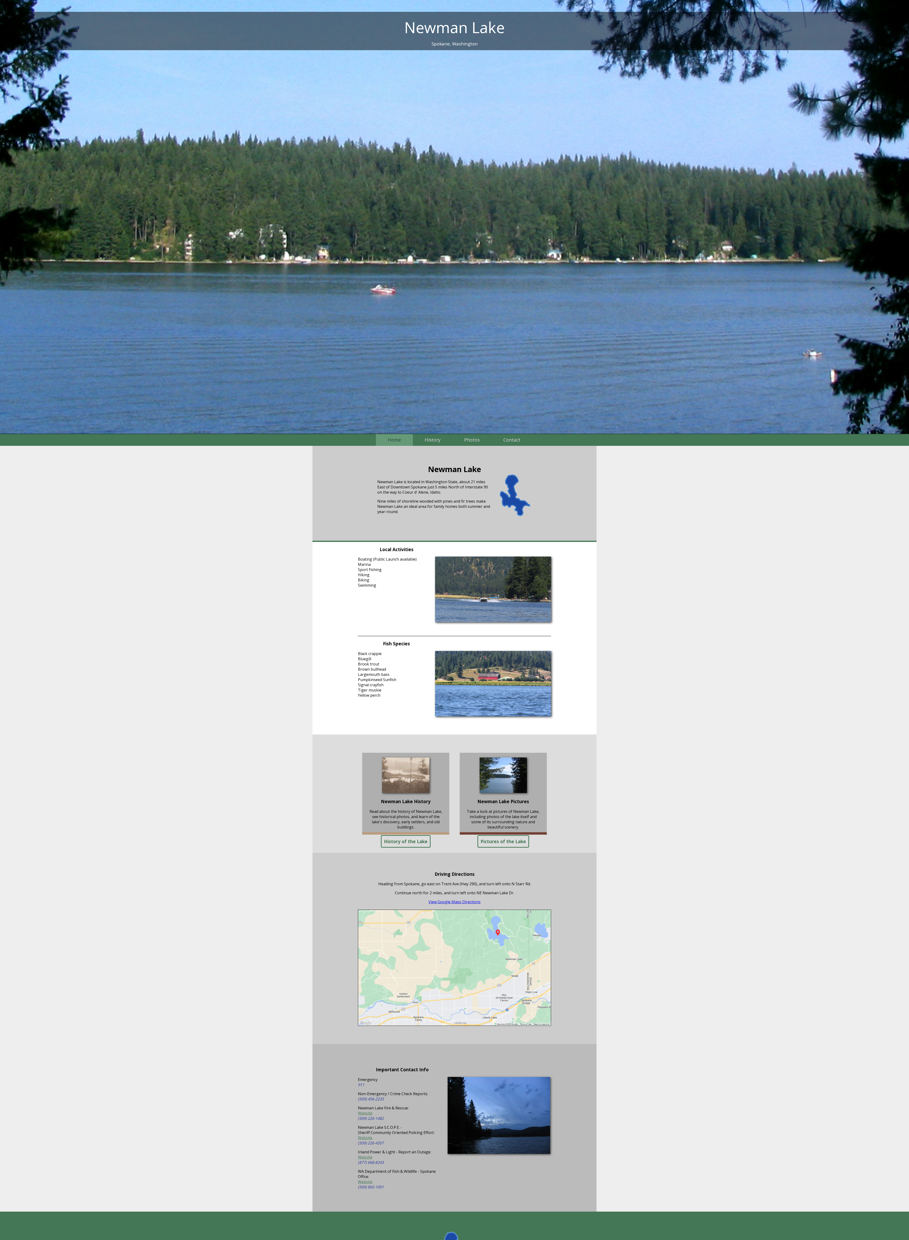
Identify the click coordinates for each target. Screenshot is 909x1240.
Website (365, 1113)
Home (394, 440)
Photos (472, 440)
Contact (511, 440)
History (433, 440)
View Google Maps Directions (454, 901)
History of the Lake (406, 841)
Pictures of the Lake (503, 841)
